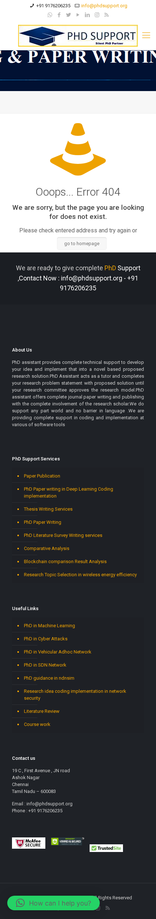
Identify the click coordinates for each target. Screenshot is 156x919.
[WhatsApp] (50, 15)
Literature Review (41, 711)
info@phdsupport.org (104, 5)
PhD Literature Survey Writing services (63, 535)
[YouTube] (78, 15)
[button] (53, 903)
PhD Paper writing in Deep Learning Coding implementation (68, 492)
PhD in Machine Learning (49, 625)
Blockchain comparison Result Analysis (65, 561)
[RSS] (106, 15)
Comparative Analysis (46, 548)
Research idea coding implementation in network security (75, 694)
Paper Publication (42, 476)
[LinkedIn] (87, 15)
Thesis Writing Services (48, 509)
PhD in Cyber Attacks (45, 638)
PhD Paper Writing (42, 522)
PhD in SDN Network (45, 665)
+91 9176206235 (53, 5)
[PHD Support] (78, 35)
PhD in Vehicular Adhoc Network (57, 652)
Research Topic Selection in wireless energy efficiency (80, 574)
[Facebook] (59, 15)
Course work (37, 724)
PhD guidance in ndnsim (49, 678)
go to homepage (81, 243)
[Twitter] (69, 15)
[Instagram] (97, 15)
